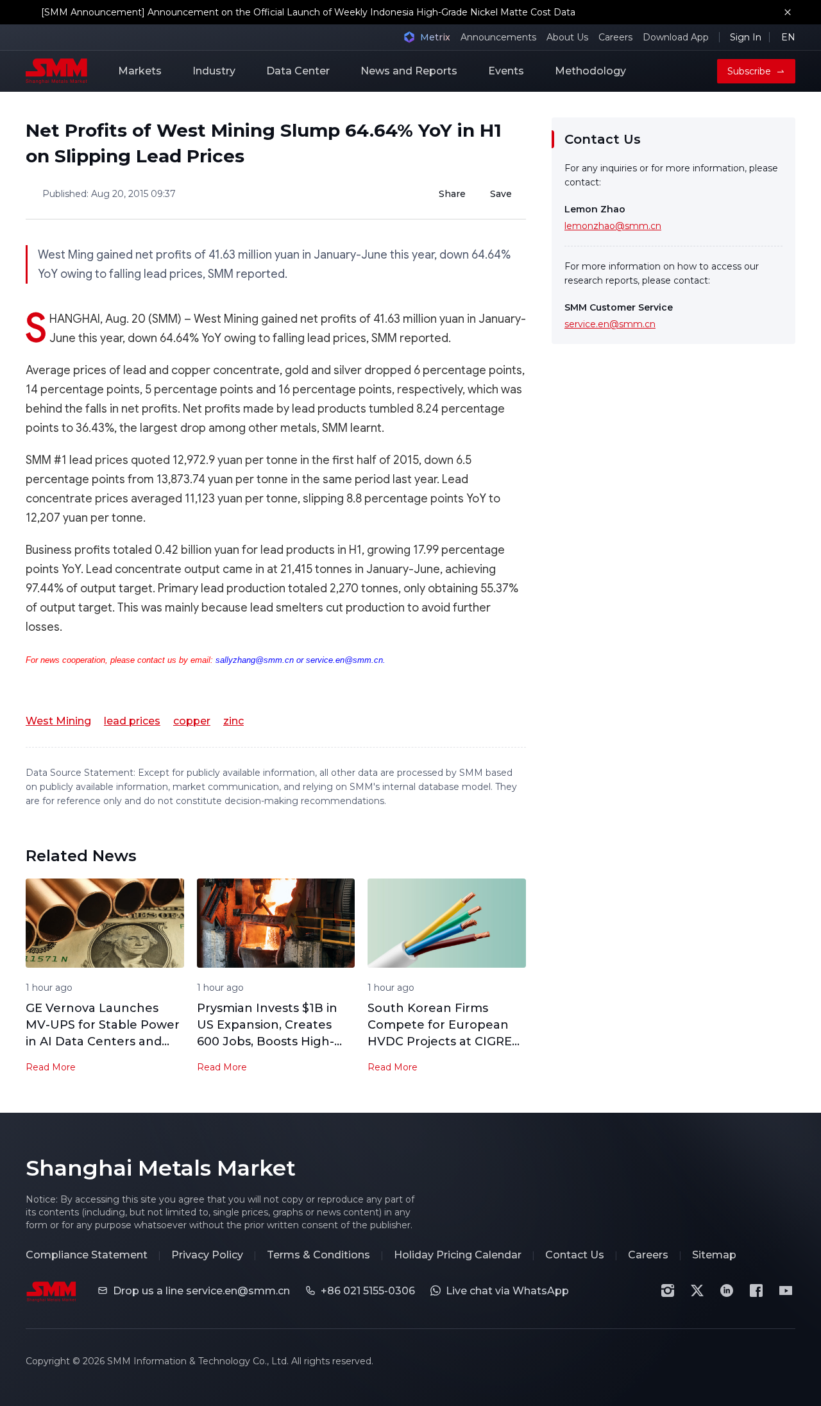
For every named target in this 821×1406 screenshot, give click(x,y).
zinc (233, 721)
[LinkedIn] (726, 1290)
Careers (615, 37)
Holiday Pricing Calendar (457, 1255)
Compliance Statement (87, 1255)
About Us (567, 37)
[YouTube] (785, 1290)
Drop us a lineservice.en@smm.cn (201, 1291)
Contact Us (574, 1255)
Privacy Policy (207, 1255)
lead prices (132, 721)
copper (191, 721)
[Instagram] (667, 1290)
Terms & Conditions (318, 1255)
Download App (676, 37)
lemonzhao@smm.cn (612, 226)
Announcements (498, 37)
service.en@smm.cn (610, 324)
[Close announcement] (787, 12)
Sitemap (714, 1255)
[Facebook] (756, 1290)
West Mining (58, 721)
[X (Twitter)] (697, 1290)
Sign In (745, 37)
